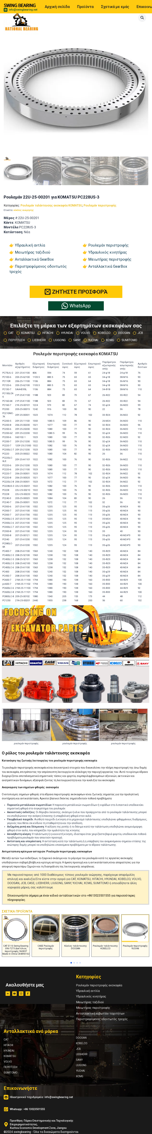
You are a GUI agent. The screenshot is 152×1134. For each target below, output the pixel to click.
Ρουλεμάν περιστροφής (100, 205)
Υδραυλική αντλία (30, 245)
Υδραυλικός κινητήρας (107, 252)
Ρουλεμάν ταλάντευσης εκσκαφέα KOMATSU (51, 205)
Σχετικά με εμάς (115, 6)
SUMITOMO (10, 1072)
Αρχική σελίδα (57, 6)
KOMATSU (10, 1056)
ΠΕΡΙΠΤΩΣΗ (10, 1067)
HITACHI (8, 1045)
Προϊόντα (85, 6)
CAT (6, 1039)
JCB (78, 1048)
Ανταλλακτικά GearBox (34, 259)
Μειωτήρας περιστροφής (109, 259)
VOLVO (8, 1061)
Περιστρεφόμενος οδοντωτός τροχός (102, 1019)
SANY (79, 1059)
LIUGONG (81, 1065)
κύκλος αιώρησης (24, 210)
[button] (142, 18)
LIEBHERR (81, 1054)
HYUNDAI (9, 1050)
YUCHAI (80, 1070)
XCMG (79, 1076)
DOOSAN (81, 1037)
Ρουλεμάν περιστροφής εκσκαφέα (99, 985)
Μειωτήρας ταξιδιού (32, 252)
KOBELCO (81, 1043)
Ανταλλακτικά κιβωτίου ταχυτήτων (100, 1013)
